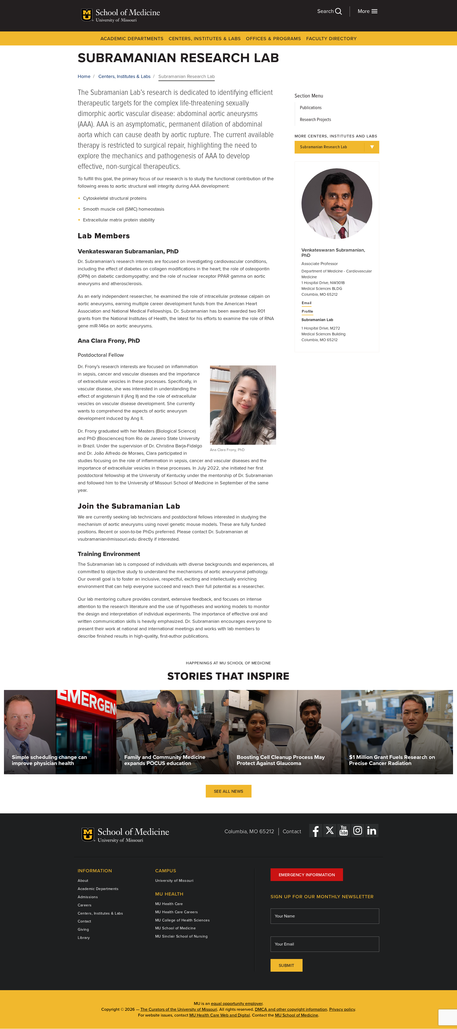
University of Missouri (174, 880)
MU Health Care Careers (176, 912)
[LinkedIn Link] (371, 830)
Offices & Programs (273, 38)
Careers (85, 905)
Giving (83, 929)
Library (84, 937)
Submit (286, 965)
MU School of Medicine (175, 928)
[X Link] (329, 830)
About (83, 880)
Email (307, 303)
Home (84, 76)
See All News (228, 791)
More (364, 11)
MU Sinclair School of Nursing (181, 936)
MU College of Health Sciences (182, 920)
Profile (307, 311)
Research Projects (315, 120)
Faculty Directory (331, 38)
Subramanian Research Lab (323, 147)
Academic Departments (132, 38)
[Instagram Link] (357, 830)
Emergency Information (307, 875)
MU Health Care (169, 904)
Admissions (88, 897)
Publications (311, 108)
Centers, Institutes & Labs (205, 38)
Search (326, 11)
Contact (292, 831)
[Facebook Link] (315, 830)
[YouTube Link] (343, 830)
